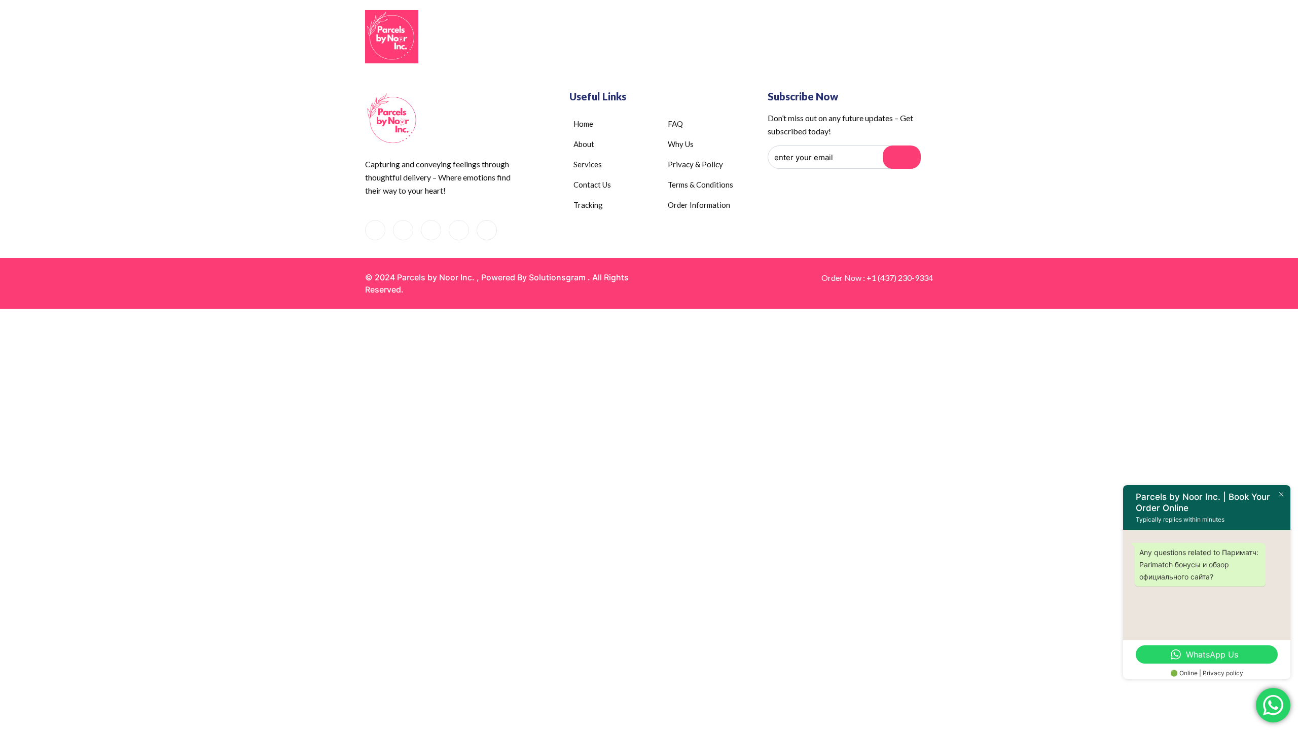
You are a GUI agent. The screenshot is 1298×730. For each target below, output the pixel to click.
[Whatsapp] (403, 230)
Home (590, 38)
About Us (633, 38)
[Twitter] (487, 230)
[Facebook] (375, 230)
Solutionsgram (557, 277)
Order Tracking (817, 38)
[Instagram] (459, 230)
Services (691, 38)
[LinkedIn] (431, 230)
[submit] (902, 157)
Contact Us (754, 38)
